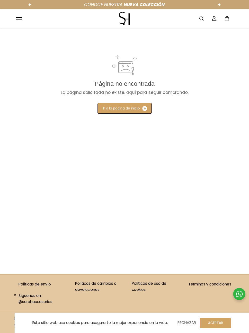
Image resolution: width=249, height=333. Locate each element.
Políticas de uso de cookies (149, 286)
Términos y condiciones (209, 284)
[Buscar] (201, 18)
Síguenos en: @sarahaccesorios (35, 298)
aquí (131, 92)
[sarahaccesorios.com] (124, 18)
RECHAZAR (187, 322)
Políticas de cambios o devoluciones (95, 286)
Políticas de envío (34, 284)
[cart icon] (226, 18)
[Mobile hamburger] (19, 18)
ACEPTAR (215, 322)
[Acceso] (214, 18)
